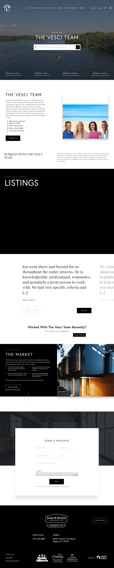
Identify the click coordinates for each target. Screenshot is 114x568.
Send (56, 481)
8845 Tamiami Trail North (64, 540)
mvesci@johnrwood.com (16, 131)
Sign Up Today (13, 387)
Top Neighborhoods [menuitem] (71, 8)
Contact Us (13, 138)
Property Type (41, 73)
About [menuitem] (81, 8)
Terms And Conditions (12, 561)
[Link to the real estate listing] (24, 208)
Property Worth (100, 73)
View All (84, 310)
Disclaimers (9, 558)
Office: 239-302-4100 (16, 126)
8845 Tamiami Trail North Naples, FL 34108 (17, 122)
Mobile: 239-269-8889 (16, 128)
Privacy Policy (75, 475)
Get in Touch (100, 520)
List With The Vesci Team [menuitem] (48, 8)
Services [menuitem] (59, 8)
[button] (78, 47)
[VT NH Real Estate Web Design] (102, 558)
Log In (100, 8)
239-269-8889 (105, 8)
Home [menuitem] (29, 8)
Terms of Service (64, 486)
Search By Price (70, 73)
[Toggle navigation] (110, 8)
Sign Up (93, 8)
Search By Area (12, 73)
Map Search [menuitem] (35, 8)
